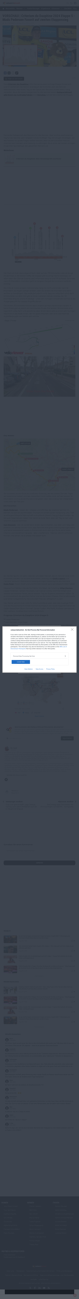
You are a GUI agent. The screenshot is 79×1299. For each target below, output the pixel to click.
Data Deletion (28, 669)
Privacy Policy (50, 669)
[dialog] (39, 649)
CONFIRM (21, 662)
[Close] (73, 630)
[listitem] (39, 656)
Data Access (39, 669)
